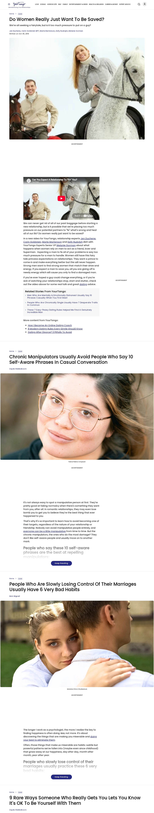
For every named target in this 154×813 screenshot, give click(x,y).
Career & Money (111, 4)
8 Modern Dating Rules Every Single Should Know (55, 328)
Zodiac (43, 4)
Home (11, 14)
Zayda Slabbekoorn (18, 369)
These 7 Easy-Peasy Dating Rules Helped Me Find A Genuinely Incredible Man (59, 311)
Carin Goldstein (32, 241)
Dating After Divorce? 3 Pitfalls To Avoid (50, 332)
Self (59, 4)
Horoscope (52, 4)
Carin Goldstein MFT (30, 31)
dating (83, 284)
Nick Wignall (14, 596)
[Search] (138, 3)
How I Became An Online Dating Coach (50, 325)
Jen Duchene (15, 31)
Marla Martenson (47, 31)
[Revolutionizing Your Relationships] (19, 4)
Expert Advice (124, 4)
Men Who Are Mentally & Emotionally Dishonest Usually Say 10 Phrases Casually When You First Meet (59, 296)
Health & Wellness (96, 4)
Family (65, 4)
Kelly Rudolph (62, 31)
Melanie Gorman (76, 31)
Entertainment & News (78, 4)
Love (37, 4)
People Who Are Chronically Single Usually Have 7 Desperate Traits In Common (62, 303)
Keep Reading (61, 563)
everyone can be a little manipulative (44, 531)
